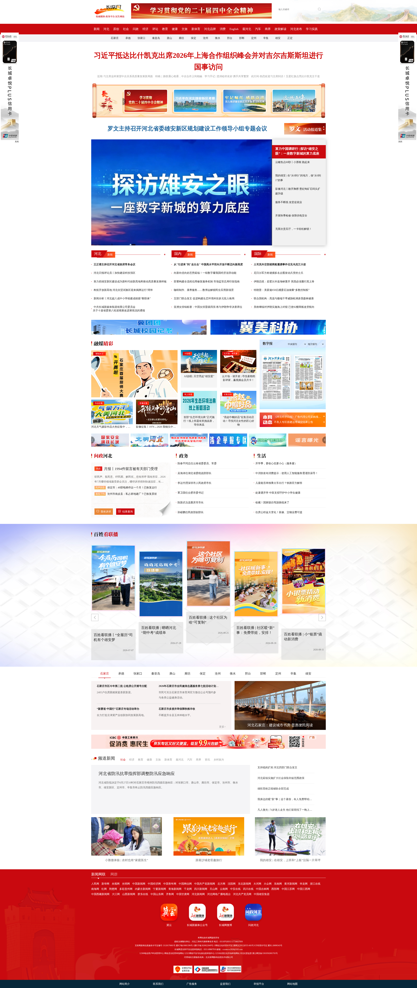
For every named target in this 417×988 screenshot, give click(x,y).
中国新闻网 (138, 883)
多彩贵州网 (125, 889)
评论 (155, 29)
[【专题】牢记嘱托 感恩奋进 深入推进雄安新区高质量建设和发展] (244, 101)
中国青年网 (169, 883)
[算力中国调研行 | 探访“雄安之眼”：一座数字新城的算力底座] (181, 192)
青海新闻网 (174, 889)
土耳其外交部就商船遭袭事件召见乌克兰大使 (280, 264)
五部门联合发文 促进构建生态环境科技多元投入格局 (204, 298)
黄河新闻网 (290, 883)
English (234, 29)
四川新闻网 (200, 889)
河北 (106, 29)
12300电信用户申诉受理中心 (151, 953)
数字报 (268, 343)
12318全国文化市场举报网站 (227, 953)
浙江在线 (315, 883)
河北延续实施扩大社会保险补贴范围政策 (281, 778)
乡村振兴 (219, 759)
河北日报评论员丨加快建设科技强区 (114, 272)
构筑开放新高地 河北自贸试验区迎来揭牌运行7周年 (123, 290)
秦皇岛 (156, 38)
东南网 (278, 883)
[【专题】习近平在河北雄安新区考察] (194, 101)
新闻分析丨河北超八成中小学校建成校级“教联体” (122, 298)
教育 (165, 29)
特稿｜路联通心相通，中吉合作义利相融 (178, 76)
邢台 (229, 38)
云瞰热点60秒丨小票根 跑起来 (292, 162)
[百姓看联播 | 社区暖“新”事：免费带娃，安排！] (208, 574)
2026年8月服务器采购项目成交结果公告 (297, 416)
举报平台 (259, 983)
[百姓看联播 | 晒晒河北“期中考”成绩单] (113, 578)
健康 (175, 29)
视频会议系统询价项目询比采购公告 (295, 422)
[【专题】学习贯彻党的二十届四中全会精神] (145, 101)
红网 (104, 889)
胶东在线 (143, 894)
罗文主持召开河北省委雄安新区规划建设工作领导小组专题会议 (187, 128)
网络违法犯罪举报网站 (174, 953)
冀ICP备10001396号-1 (185, 945)
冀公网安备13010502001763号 (265, 953)
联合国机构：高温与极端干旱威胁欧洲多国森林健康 (284, 298)
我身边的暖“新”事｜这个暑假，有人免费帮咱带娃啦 (286, 799)
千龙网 (188, 889)
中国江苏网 (288, 889)
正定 (290, 38)
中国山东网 (157, 894)
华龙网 (304, 883)
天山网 (213, 889)
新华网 (105, 883)
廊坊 (181, 38)
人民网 (95, 883)
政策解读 (280, 29)
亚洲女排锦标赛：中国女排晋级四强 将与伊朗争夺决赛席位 (208, 307)
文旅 (184, 29)
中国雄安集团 (261, 894)
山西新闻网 (128, 894)
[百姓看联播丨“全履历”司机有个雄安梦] (303, 581)
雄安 (277, 38)
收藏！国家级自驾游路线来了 (272, 502)
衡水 (217, 38)
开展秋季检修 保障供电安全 (291, 215)
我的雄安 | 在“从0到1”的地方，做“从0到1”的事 (298, 178)
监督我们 (225, 983)
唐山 (169, 38)
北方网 (221, 883)
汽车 (258, 29)
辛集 (265, 38)
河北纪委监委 (246, 953)
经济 (145, 29)
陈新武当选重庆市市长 (191, 502)
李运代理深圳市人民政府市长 (194, 483)
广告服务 (192, 983)
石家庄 (115, 38)
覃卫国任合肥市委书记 (191, 492)
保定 (193, 38)
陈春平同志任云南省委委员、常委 (197, 463)
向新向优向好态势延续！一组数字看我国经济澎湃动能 (205, 272)
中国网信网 (185, 883)
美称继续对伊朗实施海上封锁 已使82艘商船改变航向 (284, 307)
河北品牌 (210, 29)
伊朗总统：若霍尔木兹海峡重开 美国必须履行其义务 (284, 281)
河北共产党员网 (242, 894)
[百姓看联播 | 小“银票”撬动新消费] (256, 584)
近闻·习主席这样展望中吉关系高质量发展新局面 (125, 76)
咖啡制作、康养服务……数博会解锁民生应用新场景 (204, 290)
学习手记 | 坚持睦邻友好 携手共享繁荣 (227, 76)
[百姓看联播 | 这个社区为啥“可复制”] (161, 584)
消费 (223, 29)
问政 (136, 29)
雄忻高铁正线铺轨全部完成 (273, 788)
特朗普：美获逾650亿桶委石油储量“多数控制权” (281, 290)
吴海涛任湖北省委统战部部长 (194, 473)
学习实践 (312, 29)
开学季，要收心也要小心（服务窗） (276, 463)
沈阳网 (232, 883)
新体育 (195, 29)
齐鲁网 (170, 894)
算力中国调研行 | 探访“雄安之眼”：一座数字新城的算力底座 (297, 151)
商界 (268, 29)
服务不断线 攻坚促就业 (288, 202)
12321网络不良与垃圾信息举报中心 (199, 953)
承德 (128, 38)
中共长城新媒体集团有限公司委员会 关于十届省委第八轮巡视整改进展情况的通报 (119, 309)
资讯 (207, 759)
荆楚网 (113, 889)
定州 (253, 38)
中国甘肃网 (182, 894)
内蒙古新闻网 (143, 889)
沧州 (205, 38)
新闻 (97, 29)
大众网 (268, 883)
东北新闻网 (244, 883)
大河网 (257, 883)
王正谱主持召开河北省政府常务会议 (114, 264)
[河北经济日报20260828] (276, 378)
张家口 (141, 38)
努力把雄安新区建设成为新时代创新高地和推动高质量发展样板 (130, 281)
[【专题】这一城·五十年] (293, 101)
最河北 (246, 29)
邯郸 (241, 38)
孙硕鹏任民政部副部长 (191, 512)
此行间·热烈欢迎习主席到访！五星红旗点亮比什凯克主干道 (285, 76)
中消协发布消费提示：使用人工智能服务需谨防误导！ (286, 473)
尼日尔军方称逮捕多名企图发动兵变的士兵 (278, 272)
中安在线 (235, 889)
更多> (222, 726)
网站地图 (292, 983)
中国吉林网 (262, 889)
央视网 (116, 883)
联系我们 (158, 983)
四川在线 (248, 889)
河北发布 (296, 29)
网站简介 (124, 983)
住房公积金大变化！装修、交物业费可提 (278, 512)
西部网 (275, 889)
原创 (116, 29)
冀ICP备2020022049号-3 (204, 945)
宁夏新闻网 (159, 889)
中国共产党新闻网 (204, 883)
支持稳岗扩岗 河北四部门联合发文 (277, 767)
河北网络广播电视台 (219, 894)
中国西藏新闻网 (100, 894)
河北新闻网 (198, 894)
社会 (126, 29)
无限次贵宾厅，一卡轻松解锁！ (293, 228)
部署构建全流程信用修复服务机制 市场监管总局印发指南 (207, 281)
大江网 (116, 894)
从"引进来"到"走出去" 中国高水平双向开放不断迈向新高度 (208, 264)
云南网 (224, 889)
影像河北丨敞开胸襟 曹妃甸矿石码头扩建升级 (297, 191)
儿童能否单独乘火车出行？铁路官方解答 (278, 483)
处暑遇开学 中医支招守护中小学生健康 (277, 492)
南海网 (95, 889)
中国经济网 (154, 883)
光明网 (126, 883)
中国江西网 (303, 889)
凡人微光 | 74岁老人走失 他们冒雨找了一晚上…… (286, 809)
